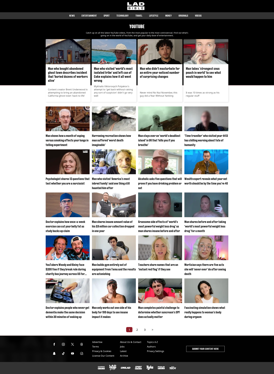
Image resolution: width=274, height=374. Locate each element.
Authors (151, 346)
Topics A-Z (152, 342)
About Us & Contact (130, 342)
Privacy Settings (155, 351)
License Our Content (103, 355)
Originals (183, 15)
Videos (198, 15)
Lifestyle (153, 15)
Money (168, 15)
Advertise (97, 342)
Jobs (122, 346)
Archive (124, 355)
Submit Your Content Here (205, 348)
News (72, 15)
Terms (95, 346)
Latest (123, 351)
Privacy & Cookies (101, 351)
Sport (107, 15)
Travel (138, 15)
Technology (122, 15)
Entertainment (89, 15)
